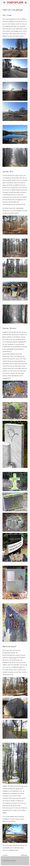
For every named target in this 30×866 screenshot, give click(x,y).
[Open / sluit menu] (26, 2)
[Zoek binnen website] (4, 2)
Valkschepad (12, 657)
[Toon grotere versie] (15, 48)
